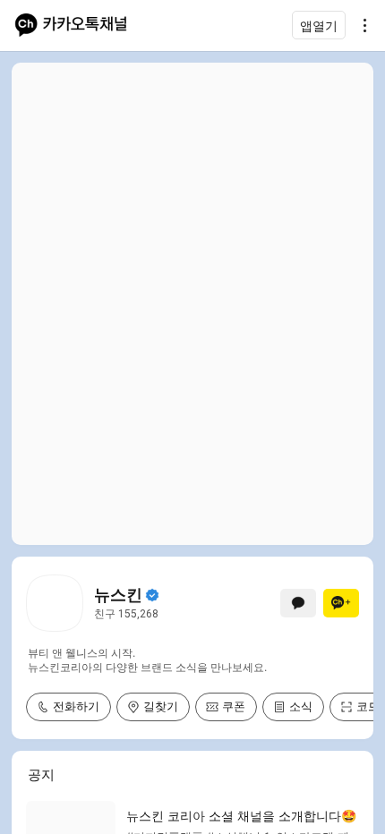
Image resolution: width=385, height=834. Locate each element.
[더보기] (360, 25)
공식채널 (152, 595)
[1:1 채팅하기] (298, 603)
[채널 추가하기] (341, 603)
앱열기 (319, 25)
